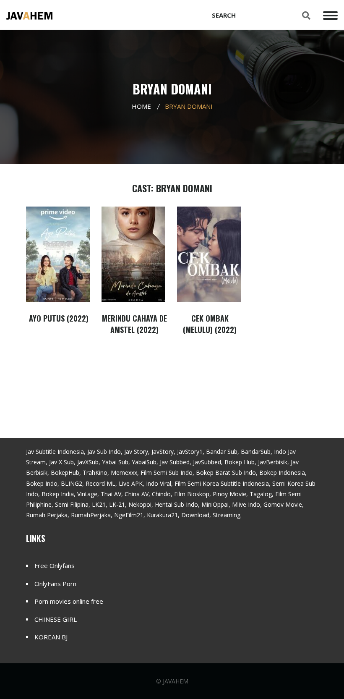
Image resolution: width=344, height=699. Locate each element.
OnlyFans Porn (55, 583)
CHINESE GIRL (55, 619)
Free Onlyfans (54, 565)
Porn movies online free (68, 601)
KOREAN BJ (51, 637)
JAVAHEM (175, 681)
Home (141, 106)
